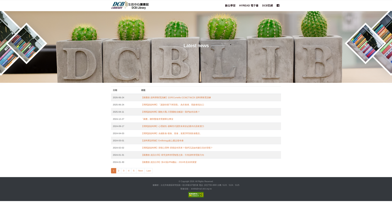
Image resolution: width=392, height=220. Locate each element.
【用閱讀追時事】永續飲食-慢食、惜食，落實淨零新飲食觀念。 (171, 133)
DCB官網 (267, 5)
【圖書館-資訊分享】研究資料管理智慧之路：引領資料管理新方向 (172, 155)
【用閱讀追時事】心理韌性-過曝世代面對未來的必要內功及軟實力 (172, 126)
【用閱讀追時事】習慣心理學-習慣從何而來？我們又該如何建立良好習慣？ (177, 148)
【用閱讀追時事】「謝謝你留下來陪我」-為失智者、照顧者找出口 (172, 104)
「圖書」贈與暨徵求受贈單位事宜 (157, 119)
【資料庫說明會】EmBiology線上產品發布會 (162, 140)
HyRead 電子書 (248, 5)
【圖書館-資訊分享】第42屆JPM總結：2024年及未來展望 (168, 162)
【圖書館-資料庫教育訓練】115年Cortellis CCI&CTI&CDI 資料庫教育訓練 (176, 97)
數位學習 (230, 5)
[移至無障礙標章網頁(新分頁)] (196, 194)
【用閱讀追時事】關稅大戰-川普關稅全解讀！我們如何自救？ (170, 112)
